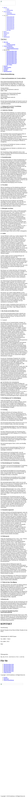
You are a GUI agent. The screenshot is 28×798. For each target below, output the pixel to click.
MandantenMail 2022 (10, 22)
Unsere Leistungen (7, 11)
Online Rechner (6, 32)
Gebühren (5, 34)
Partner (8, 8)
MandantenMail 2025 (10, 18)
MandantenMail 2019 (10, 26)
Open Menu (3, 39)
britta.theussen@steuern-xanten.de (9, 646)
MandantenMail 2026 (10, 16)
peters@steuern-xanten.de (7, 645)
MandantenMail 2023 (10, 20)
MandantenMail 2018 (10, 27)
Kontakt (5, 35)
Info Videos (9, 30)
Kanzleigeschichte (10, 10)
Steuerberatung (9, 12)
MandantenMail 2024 (10, 19)
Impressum (6, 678)
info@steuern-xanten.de (6, 648)
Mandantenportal (7, 36)
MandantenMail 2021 (10, 23)
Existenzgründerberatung (11, 14)
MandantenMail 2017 (10, 28)
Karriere (5, 31)
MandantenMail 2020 (10, 24)
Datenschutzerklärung (9, 680)
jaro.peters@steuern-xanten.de (8, 649)
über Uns (5, 7)
